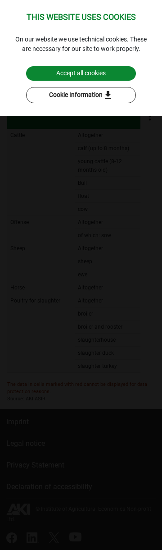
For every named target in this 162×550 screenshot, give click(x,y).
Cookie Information (81, 95)
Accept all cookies (81, 73)
